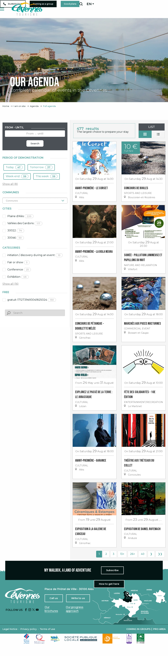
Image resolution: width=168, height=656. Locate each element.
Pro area (159, 629)
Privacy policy (28, 629)
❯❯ (160, 554)
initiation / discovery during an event (33, 255)
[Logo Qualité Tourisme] (39, 639)
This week (45, 176)
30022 (14, 230)
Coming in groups (138, 629)
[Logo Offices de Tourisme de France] (26, 639)
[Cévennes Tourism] (26, 9)
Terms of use (47, 629)
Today (13, 167)
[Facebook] (26, 610)
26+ (132, 554)
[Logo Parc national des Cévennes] (112, 639)
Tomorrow (40, 167)
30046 (14, 237)
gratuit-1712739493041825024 (30, 299)
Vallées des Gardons (23, 223)
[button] (81, 4)
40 (142, 554)
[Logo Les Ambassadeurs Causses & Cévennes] (129, 639)
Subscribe (112, 570)
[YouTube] (37, 610)
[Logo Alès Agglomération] (55, 638)
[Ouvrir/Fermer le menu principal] (2, 9)
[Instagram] (29, 610)
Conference (18, 269)
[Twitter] (33, 610)
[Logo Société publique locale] (81, 638)
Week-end (16, 176)
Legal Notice (9, 629)
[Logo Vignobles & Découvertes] (140, 639)
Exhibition (17, 276)
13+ (122, 554)
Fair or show (17, 262)
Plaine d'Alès (19, 216)
